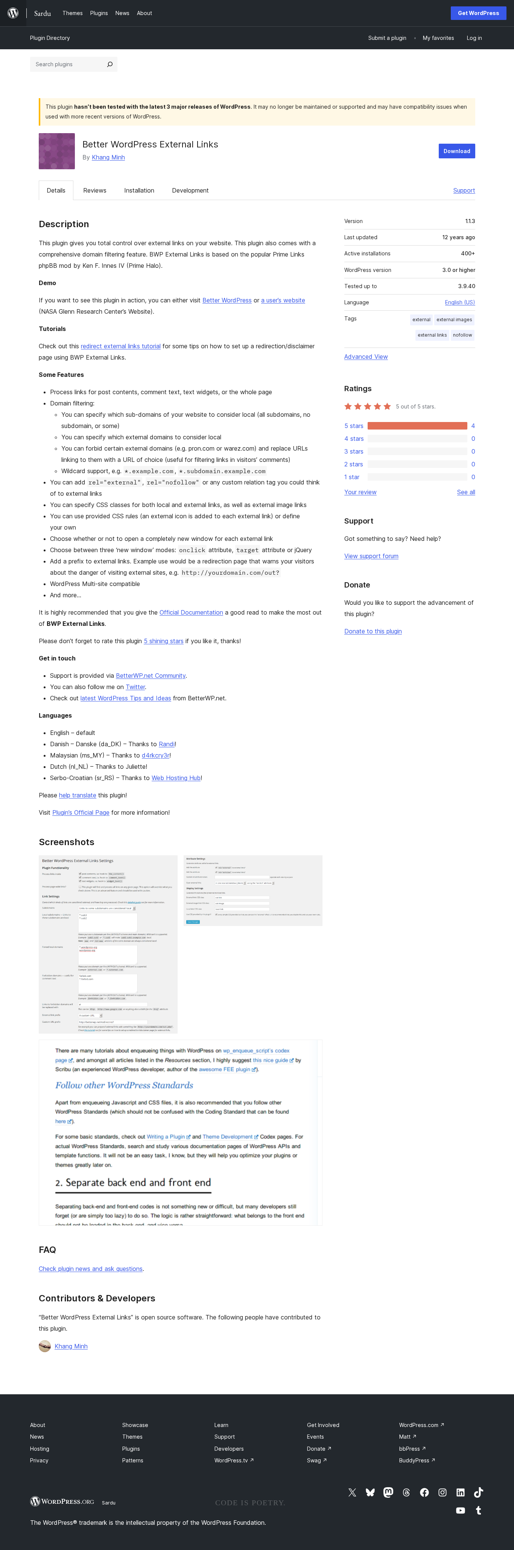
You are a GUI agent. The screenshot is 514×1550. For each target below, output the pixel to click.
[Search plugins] (109, 64)
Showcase (135, 1425)
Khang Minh (108, 157)
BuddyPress (417, 1460)
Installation (139, 190)
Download (457, 151)
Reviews (94, 190)
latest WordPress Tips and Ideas (126, 698)
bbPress (412, 1448)
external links (432, 335)
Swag (317, 1460)
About (37, 1425)
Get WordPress (478, 13)
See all (466, 492)
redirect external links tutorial (121, 346)
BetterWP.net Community (151, 675)
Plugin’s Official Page (80, 812)
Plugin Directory (50, 38)
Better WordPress (227, 300)
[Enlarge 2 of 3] (312, 865)
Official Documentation (191, 612)
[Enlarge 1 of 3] (167, 865)
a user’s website (283, 300)
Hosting (39, 1448)
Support (464, 190)
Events (315, 1436)
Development (190, 190)
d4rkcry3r (155, 755)
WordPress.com (422, 1425)
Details (56, 190)
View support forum (371, 556)
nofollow (462, 335)
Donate (319, 1448)
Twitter (135, 687)
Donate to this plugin (373, 631)
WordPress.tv (234, 1460)
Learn (221, 1425)
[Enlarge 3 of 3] (312, 1050)
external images (454, 319)
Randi (167, 744)
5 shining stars (164, 641)
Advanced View (366, 356)
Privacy (39, 1460)
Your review (360, 492)
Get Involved (323, 1425)
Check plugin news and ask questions (91, 1268)
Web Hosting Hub (176, 778)
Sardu (109, 1503)
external (421, 319)
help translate (77, 795)
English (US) (460, 302)
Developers (229, 1448)
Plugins (131, 1448)
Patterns (132, 1460)
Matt (408, 1436)
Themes (132, 1436)
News (37, 1436)
